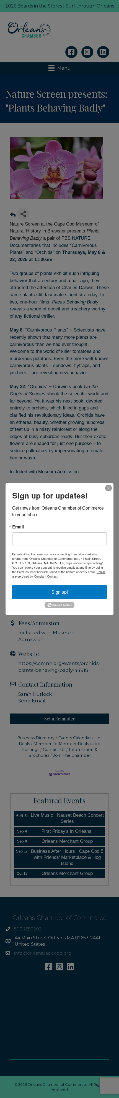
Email (18, 527)
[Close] (108, 488)
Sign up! (59, 592)
